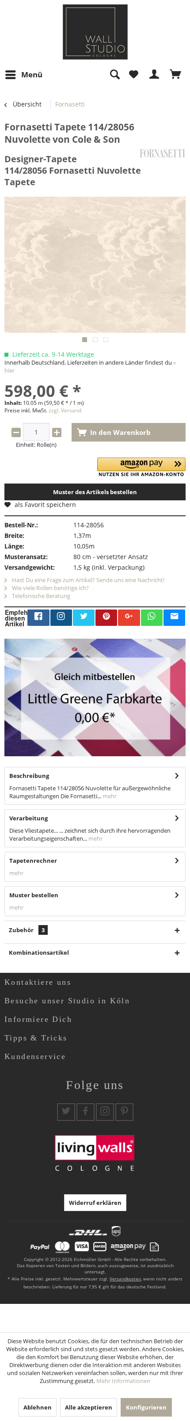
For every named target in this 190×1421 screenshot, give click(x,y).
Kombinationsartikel (39, 952)
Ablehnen (37, 1407)
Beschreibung (29, 776)
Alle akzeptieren (88, 1407)
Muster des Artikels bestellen (95, 492)
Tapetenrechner (33, 861)
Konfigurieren (146, 1407)
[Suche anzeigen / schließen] (114, 75)
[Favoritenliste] (133, 75)
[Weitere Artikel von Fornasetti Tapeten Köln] (162, 153)
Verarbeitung (28, 818)
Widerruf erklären (95, 1203)
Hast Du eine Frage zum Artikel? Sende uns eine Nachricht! (87, 580)
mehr (109, 796)
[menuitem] (23, 75)
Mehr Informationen (123, 1381)
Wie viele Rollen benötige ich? (50, 588)
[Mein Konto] (154, 75)
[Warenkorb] (176, 75)
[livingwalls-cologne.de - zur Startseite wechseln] (95, 32)
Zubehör (27, 930)
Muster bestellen (33, 895)
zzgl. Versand (65, 410)
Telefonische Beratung (40, 596)
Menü (31, 74)
